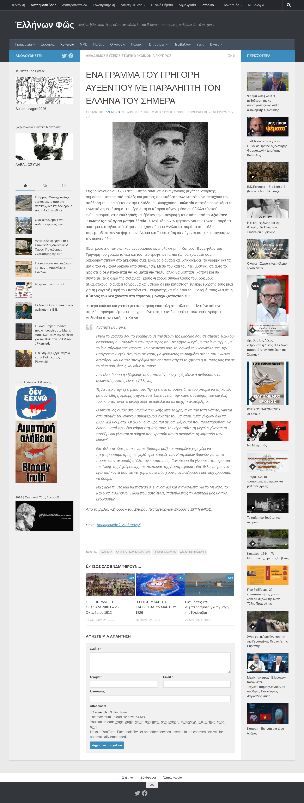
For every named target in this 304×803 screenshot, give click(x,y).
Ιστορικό (208, 5)
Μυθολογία (256, 5)
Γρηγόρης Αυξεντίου (165, 551)
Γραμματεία (23, 44)
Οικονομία (117, 44)
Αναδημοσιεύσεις (43, 5)
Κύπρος (164, 56)
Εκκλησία (48, 44)
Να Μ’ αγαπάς (257, 445)
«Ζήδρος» (106, 551)
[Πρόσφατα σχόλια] (44, 186)
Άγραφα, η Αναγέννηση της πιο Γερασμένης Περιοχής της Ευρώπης (267, 641)
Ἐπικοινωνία (172, 777)
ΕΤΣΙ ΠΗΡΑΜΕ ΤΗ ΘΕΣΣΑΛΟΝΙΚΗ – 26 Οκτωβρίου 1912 (102, 607)
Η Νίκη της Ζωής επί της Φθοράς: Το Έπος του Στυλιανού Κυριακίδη (263, 227)
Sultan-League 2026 (31, 109)
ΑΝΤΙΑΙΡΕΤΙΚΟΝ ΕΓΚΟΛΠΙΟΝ (133, 551)
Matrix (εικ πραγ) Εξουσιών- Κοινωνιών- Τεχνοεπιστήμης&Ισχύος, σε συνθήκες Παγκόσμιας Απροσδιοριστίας (266, 687)
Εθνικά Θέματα (162, 5)
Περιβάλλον (182, 44)
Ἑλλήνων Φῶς (45, 25)
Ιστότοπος (97, 691)
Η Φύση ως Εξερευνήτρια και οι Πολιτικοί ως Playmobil (52, 357)
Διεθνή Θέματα (131, 5)
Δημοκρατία (187, 5)
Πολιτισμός (231, 5)
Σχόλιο (95, 648)
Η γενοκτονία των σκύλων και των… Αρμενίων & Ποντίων (53, 268)
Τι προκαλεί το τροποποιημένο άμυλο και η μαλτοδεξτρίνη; (266, 481)
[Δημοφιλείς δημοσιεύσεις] (25, 186)
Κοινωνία (67, 44)
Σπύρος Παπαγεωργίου (193, 551)
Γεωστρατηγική (104, 5)
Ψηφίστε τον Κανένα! (49, 284)
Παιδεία (98, 44)
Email (168, 677)
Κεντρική (18, 5)
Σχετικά (127, 777)
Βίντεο (214, 44)
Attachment (98, 706)
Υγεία (200, 44)
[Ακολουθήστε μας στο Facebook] (70, 55)
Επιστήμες (157, 44)
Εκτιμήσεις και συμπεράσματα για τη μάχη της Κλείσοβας (207, 607)
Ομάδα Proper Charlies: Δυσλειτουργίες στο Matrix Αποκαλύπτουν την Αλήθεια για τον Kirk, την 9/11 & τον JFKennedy (54, 334)
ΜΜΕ (83, 44)
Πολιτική (137, 44)
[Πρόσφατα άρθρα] (63, 186)
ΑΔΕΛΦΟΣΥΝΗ (28, 165)
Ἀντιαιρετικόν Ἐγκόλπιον (117, 525)
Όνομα (96, 677)
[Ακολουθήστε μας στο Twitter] (64, 55)
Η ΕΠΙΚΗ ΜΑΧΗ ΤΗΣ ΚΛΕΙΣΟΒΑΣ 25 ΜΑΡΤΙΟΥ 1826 (155, 607)
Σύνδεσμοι (148, 777)
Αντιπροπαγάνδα (74, 5)
